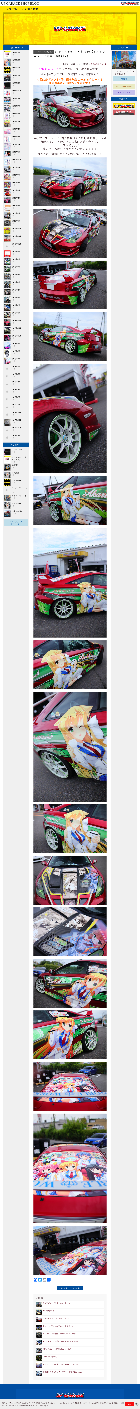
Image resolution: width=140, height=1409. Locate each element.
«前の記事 (63, 1288)
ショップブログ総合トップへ (16, 523)
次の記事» (76, 1288)
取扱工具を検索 (124, 92)
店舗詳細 (124, 79)
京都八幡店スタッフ (99, 64)
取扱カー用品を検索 (124, 86)
